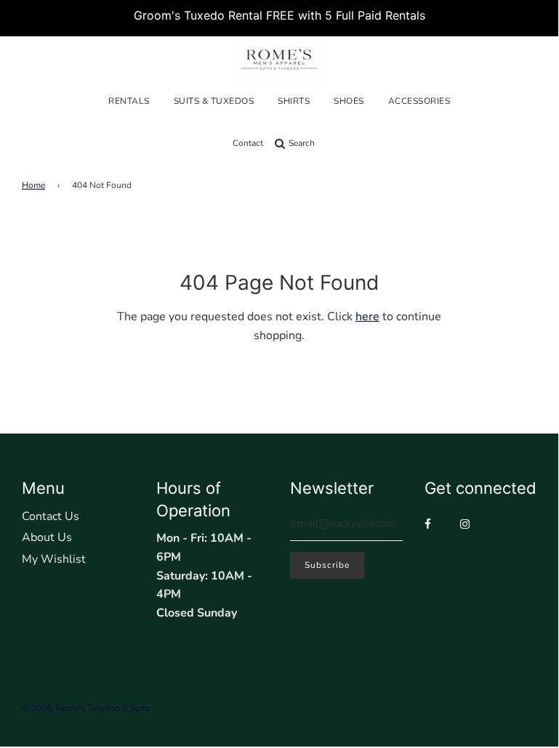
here (367, 317)
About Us (47, 537)
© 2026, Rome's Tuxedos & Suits (86, 708)
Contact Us (50, 516)
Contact (248, 143)
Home (33, 185)
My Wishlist (54, 559)
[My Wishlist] (326, 143)
